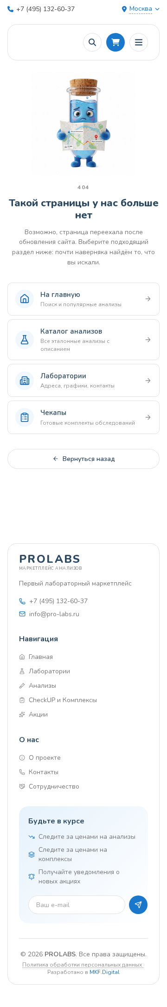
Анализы (42, 685)
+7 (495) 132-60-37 (45, 9)
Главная (41, 656)
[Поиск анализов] (92, 42)
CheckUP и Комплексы (63, 700)
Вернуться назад (89, 458)
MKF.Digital (105, 972)
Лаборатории (49, 671)
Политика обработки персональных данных (82, 964)
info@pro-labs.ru (54, 614)
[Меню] (138, 42)
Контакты (43, 772)
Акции (38, 714)
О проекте (45, 757)
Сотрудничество (54, 786)
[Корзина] (115, 42)
